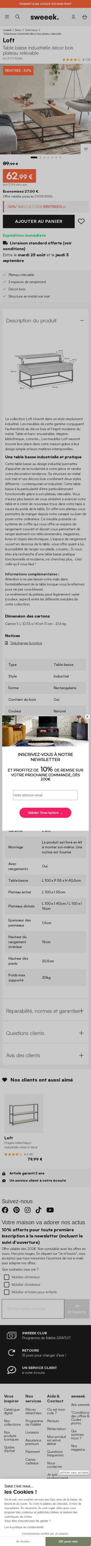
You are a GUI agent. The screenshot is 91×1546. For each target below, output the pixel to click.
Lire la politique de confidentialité (23, 1527)
